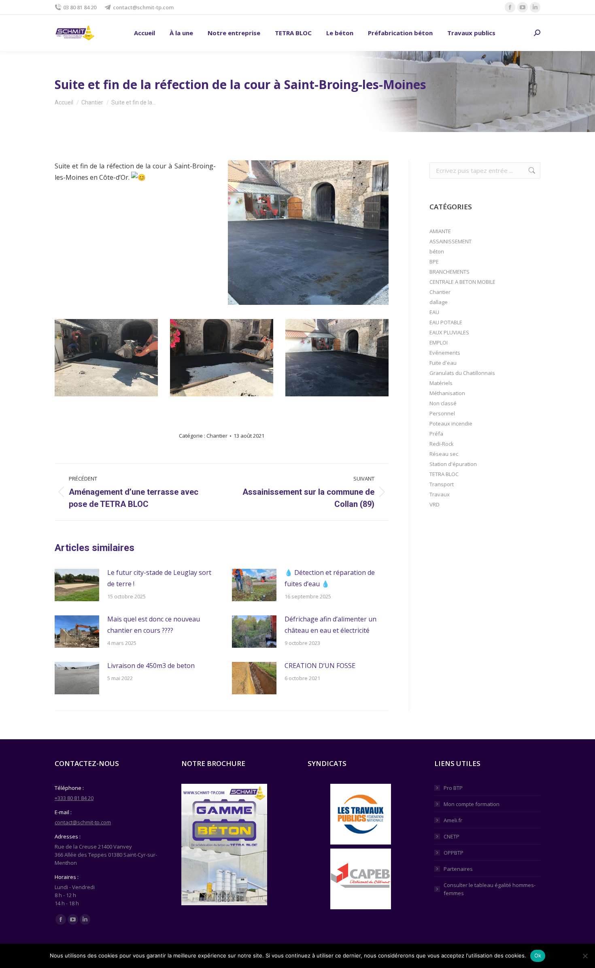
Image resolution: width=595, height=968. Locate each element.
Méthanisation (447, 393)
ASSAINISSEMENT (450, 241)
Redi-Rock (441, 443)
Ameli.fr (453, 820)
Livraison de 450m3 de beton (151, 665)
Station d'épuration (453, 464)
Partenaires (458, 868)
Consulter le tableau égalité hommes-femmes (490, 889)
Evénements (444, 352)
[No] (585, 956)
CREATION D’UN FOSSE (320, 665)
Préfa (436, 433)
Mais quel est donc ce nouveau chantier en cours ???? (153, 625)
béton (436, 251)
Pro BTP (453, 787)
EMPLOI (438, 342)
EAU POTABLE (445, 322)
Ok (538, 955)
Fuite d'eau (443, 362)
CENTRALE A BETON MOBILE (462, 281)
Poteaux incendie (450, 423)
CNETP (451, 836)
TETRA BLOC (444, 474)
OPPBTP (453, 852)
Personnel (442, 413)
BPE (434, 261)
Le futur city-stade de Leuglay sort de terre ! (159, 578)
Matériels (441, 383)
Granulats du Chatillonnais (462, 373)
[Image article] (77, 585)
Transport (441, 484)
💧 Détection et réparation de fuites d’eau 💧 (330, 578)
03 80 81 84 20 (79, 7)
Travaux (439, 494)
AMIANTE (440, 231)
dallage (438, 302)
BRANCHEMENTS (449, 271)
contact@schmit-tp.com (143, 7)
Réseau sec (443, 453)
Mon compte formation (471, 804)
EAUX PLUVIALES (449, 332)
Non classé (443, 403)
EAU (434, 312)
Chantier (216, 435)
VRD (434, 504)
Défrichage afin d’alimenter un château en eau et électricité (330, 625)
